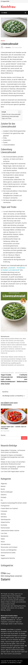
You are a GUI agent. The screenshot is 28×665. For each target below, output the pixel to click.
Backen (3, 486)
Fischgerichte (5, 505)
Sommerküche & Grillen (8, 552)
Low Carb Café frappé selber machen (12, 471)
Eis (2, 500)
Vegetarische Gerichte (8, 558)
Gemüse (3, 514)
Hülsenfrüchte (5, 522)
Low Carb (4, 533)
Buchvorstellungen (7, 492)
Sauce (3, 541)
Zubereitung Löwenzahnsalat (10, 116)
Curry (8, 573)
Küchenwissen (5, 528)
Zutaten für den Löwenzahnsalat (11, 114)
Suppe (3, 555)
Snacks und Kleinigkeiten (9, 550)
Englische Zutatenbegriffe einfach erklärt (14, 503)
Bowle (3, 489)
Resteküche (4, 536)
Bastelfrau (8, 47)
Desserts (3, 494)
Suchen (3, 435)
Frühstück (4, 511)
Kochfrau (8, 7)
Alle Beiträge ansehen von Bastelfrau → (13, 395)
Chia (3, 573)
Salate (3, 40)
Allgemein (4, 483)
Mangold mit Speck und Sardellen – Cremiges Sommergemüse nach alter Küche (12, 457)
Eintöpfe (3, 497)
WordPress (13, 662)
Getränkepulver (6, 519)
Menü (5, 12)
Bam (20, 662)
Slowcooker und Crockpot (9, 547)
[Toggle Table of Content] (18, 112)
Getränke (4, 517)
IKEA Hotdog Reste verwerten (11, 576)
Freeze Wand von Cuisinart (9, 508)
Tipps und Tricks (6, 118)
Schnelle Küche (5, 544)
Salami (5, 579)
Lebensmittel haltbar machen (10, 530)
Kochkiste (4, 525)
